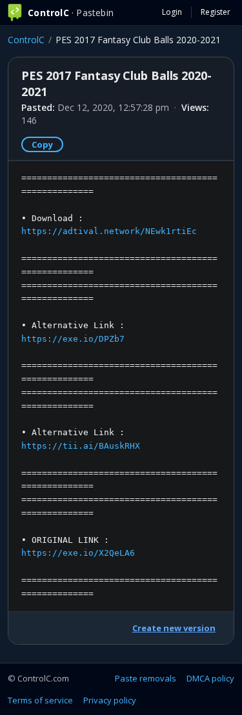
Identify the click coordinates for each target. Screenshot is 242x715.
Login (172, 11)
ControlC (26, 40)
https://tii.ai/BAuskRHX (80, 446)
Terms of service (40, 700)
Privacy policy (109, 700)
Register (215, 11)
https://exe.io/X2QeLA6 (78, 553)
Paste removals (145, 678)
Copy (42, 144)
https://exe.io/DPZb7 (73, 339)
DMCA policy (210, 678)
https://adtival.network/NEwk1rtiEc (109, 231)
